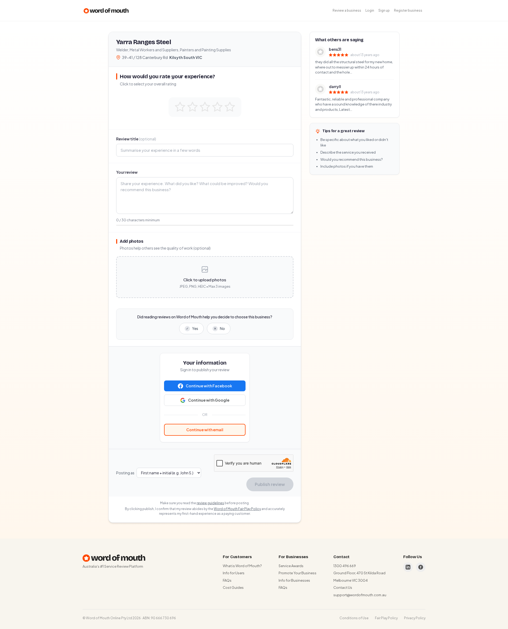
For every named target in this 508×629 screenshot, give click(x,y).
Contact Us (342, 587)
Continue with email (204, 429)
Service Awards (291, 566)
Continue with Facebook (209, 385)
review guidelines (210, 503)
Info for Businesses (294, 580)
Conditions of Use (354, 618)
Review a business (347, 10)
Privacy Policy (414, 618)
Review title (136, 138)
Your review (127, 172)
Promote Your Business (297, 573)
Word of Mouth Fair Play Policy (237, 509)
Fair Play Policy (386, 618)
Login (369, 10)
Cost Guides (233, 587)
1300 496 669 (344, 566)
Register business (408, 10)
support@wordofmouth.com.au (359, 595)
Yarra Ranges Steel (143, 42)
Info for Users (233, 573)
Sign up (384, 10)
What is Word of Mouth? (242, 566)
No (219, 328)
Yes (192, 328)
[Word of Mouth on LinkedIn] (408, 567)
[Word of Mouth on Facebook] (420, 567)
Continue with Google (208, 400)
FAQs (227, 580)
